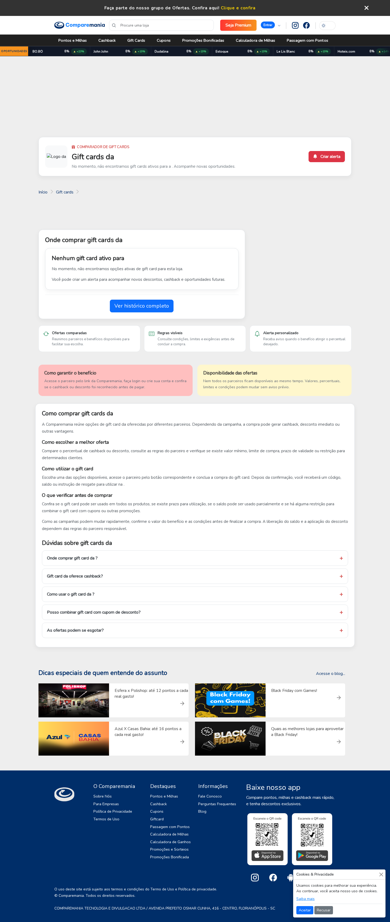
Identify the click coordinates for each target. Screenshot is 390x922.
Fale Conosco (210, 796)
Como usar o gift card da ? (70, 594)
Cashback (107, 40)
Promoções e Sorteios (169, 849)
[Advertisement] (195, 98)
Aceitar (305, 910)
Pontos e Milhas (72, 40)
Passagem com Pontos (307, 40)
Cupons (163, 40)
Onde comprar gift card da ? (72, 558)
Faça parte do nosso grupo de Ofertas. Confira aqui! (162, 8)
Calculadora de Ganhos (170, 842)
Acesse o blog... (330, 674)
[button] (271, 25)
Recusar (324, 910)
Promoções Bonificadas (203, 40)
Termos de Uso (106, 819)
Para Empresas (106, 804)
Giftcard (157, 819)
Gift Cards (136, 40)
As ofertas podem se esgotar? (75, 630)
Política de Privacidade (112, 811)
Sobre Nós (102, 796)
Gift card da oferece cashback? (75, 576)
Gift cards (64, 192)
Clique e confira (238, 8)
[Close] (381, 874)
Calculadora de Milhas (255, 40)
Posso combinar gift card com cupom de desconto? (94, 612)
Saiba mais (305, 898)
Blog (202, 811)
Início (42, 192)
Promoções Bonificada (169, 857)
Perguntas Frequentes (217, 804)
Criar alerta (329, 157)
